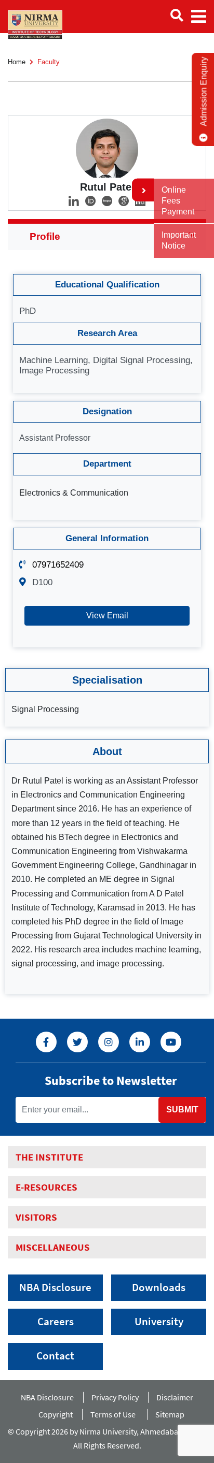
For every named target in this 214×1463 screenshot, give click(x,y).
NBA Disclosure (55, 1287)
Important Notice (179, 240)
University (159, 1321)
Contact (55, 1356)
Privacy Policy (115, 1397)
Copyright (55, 1414)
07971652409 (58, 565)
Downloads (158, 1287)
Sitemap (169, 1414)
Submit (182, 1109)
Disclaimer (174, 1397)
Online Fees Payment (178, 200)
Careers (55, 1321)
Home (16, 62)
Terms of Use (115, 1414)
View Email (107, 615)
